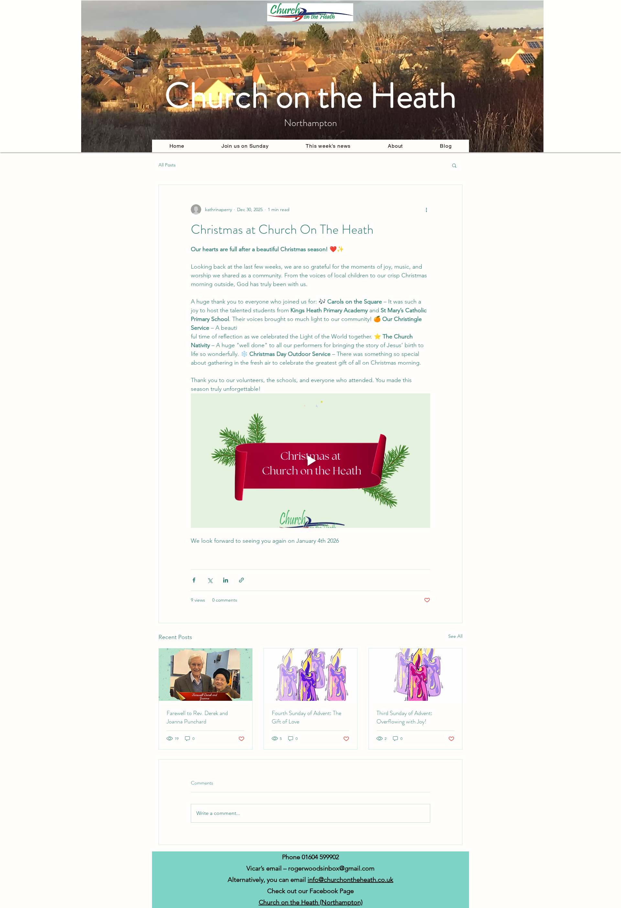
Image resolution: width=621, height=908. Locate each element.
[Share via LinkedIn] (226, 580)
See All (455, 636)
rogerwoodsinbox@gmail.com (331, 868)
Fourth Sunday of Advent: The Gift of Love (306, 717)
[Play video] (310, 460)
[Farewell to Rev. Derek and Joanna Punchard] (205, 674)
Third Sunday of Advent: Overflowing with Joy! (404, 717)
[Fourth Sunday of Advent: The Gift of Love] (310, 674)
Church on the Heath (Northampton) (311, 902)
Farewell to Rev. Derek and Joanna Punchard (197, 717)
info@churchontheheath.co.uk (350, 879)
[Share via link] (241, 580)
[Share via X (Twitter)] (210, 580)
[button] (395, 146)
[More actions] (426, 209)
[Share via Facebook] (194, 580)
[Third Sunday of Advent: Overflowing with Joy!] (415, 674)
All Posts (167, 165)
